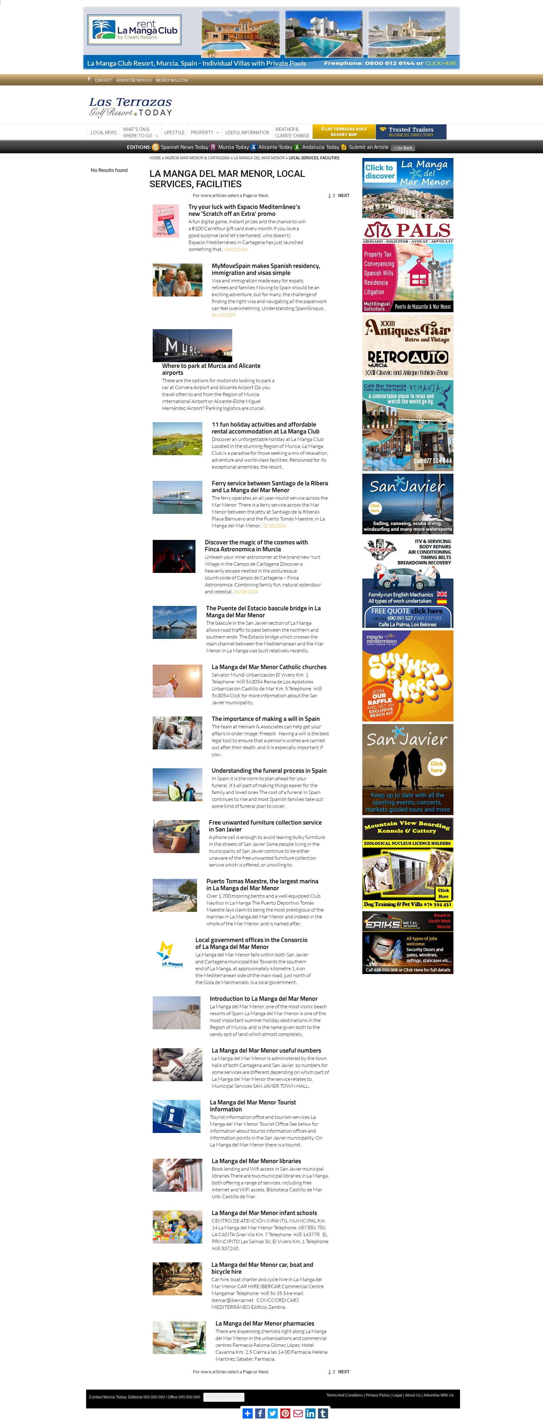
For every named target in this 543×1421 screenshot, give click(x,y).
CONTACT (103, 80)
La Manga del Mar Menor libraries (256, 1161)
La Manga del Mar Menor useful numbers (266, 1051)
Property (202, 132)
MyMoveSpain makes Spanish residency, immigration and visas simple (266, 269)
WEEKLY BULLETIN (172, 80)
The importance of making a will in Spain (266, 719)
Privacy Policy (378, 1395)
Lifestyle (174, 132)
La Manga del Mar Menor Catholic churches (269, 667)
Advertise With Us (439, 1395)
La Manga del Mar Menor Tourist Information (253, 1106)
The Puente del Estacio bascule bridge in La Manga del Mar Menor (263, 612)
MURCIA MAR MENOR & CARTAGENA (197, 158)
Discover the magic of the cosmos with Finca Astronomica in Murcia (256, 546)
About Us (413, 1395)
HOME (155, 158)
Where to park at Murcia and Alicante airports (211, 369)
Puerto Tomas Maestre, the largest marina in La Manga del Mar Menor (262, 885)
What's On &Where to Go (137, 132)
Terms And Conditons (344, 1395)
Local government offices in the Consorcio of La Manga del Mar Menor (251, 943)
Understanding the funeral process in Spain (269, 771)
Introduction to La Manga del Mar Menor (264, 999)
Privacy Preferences (224, 1397)
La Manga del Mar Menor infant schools (264, 1213)
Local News (104, 132)
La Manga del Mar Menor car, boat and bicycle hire (262, 1268)
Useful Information (247, 132)
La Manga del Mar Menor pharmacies (265, 1324)
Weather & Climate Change (292, 132)
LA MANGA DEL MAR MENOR (259, 158)
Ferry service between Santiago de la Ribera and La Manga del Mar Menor (270, 487)
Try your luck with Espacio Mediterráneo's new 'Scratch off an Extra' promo (244, 210)
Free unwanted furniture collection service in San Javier (265, 826)
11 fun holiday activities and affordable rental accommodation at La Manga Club (266, 428)
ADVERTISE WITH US (133, 80)
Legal (397, 1395)
